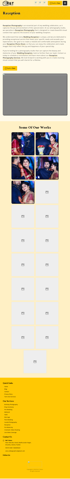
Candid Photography (10, 422)
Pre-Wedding (8, 409)
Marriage (7, 417)
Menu (65, 3)
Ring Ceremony (9, 407)
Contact (6, 391)
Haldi (6, 414)
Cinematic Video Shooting (12, 430)
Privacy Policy (8, 394)
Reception (7, 425)
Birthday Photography (11, 404)
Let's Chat (56, 3)
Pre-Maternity (8, 427)
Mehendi (7, 412)
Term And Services (10, 397)
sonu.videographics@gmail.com (15, 451)
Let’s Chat (11, 68)
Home (6, 386)
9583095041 (17, 448)
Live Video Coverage (10, 432)
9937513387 (9, 448)
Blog (5, 389)
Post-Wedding (8, 420)
